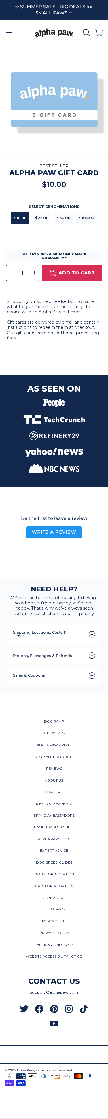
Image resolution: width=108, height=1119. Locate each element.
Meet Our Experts (54, 804)
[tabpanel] (54, 100)
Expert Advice (54, 851)
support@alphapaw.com (54, 992)
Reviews (54, 769)
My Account (54, 921)
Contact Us (54, 898)
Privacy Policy (54, 933)
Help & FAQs (54, 909)
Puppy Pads (54, 733)
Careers (54, 792)
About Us (54, 780)
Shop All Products (54, 757)
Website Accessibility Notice (54, 956)
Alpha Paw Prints (54, 745)
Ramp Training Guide (54, 827)
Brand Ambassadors (54, 816)
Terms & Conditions (54, 945)
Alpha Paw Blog (54, 839)
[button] (9, 33)
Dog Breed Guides (54, 862)
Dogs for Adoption (54, 874)
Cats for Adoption (54, 886)
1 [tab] (54, 137)
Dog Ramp (54, 721)
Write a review (54, 532)
